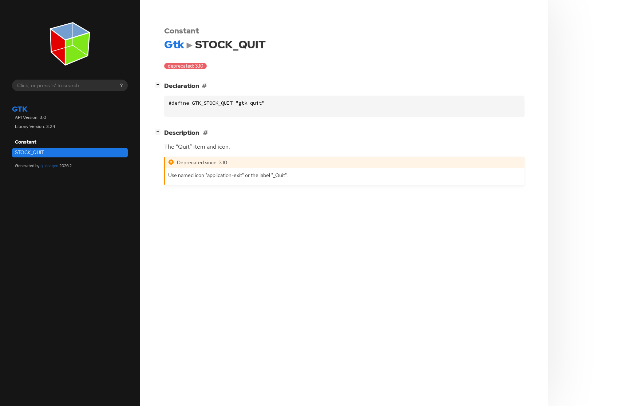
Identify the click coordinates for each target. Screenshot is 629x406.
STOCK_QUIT (29, 152)
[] (159, 84)
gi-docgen (49, 165)
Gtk (20, 109)
